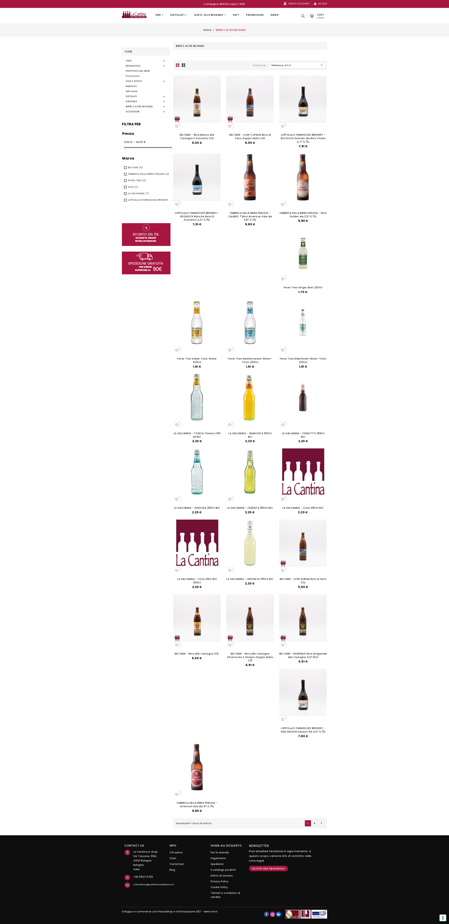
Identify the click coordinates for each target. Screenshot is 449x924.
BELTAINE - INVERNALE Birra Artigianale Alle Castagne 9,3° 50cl (303, 655)
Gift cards (132, 91)
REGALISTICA (133, 65)
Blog (172, 870)
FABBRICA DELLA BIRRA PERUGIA (148, 174)
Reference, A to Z (297, 65)
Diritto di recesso (222, 875)
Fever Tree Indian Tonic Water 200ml (197, 360)
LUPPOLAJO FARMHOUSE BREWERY (149, 200)
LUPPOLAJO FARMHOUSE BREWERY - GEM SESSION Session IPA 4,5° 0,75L (303, 729)
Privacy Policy (219, 881)
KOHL (133, 187)
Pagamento (218, 858)
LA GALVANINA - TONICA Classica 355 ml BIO (197, 435)
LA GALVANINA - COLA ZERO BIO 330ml (197, 580)
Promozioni (133, 76)
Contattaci (177, 864)
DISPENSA (131, 101)
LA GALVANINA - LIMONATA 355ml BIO (249, 579)
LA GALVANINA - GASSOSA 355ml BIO (197, 508)
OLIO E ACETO (134, 81)
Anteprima (200, 125)
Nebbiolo (131, 86)
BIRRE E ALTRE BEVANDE (139, 106)
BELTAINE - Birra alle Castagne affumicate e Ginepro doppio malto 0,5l (250, 657)
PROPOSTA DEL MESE (138, 71)
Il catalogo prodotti (223, 870)
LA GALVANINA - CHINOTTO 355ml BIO (303, 435)
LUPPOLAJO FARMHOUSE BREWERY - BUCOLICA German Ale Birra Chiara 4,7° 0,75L (303, 138)
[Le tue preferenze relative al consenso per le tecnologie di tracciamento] (443, 918)
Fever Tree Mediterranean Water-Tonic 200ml (250, 360)
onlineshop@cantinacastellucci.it (148, 884)
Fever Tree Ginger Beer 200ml (303, 287)
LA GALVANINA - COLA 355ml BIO (303, 508)
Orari (173, 858)
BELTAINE (135, 167)
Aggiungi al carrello (192, 125)
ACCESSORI (133, 111)
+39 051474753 (143, 877)
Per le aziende (220, 852)
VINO (129, 60)
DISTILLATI (131, 96)
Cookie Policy (219, 887)
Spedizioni (217, 864)
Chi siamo (176, 852)
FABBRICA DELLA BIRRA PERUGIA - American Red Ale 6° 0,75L (197, 804)
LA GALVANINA (138, 193)
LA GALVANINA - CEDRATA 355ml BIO (250, 508)
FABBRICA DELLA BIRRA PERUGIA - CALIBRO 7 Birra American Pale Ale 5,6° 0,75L (250, 216)
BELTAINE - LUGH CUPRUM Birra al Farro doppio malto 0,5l (250, 136)
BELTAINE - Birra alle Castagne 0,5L (197, 653)
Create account (299, 3)
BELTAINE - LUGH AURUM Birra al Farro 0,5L (303, 580)
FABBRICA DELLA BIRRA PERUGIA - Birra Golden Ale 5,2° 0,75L (303, 214)
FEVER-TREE (137, 180)
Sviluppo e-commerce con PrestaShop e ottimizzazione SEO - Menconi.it (169, 911)
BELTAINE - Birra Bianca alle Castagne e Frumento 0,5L (197, 136)
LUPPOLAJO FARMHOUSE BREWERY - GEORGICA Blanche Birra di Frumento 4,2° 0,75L (197, 216)
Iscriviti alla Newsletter (268, 869)
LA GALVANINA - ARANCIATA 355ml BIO (250, 435)
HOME (128, 51)
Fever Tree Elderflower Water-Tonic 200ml (303, 360)
